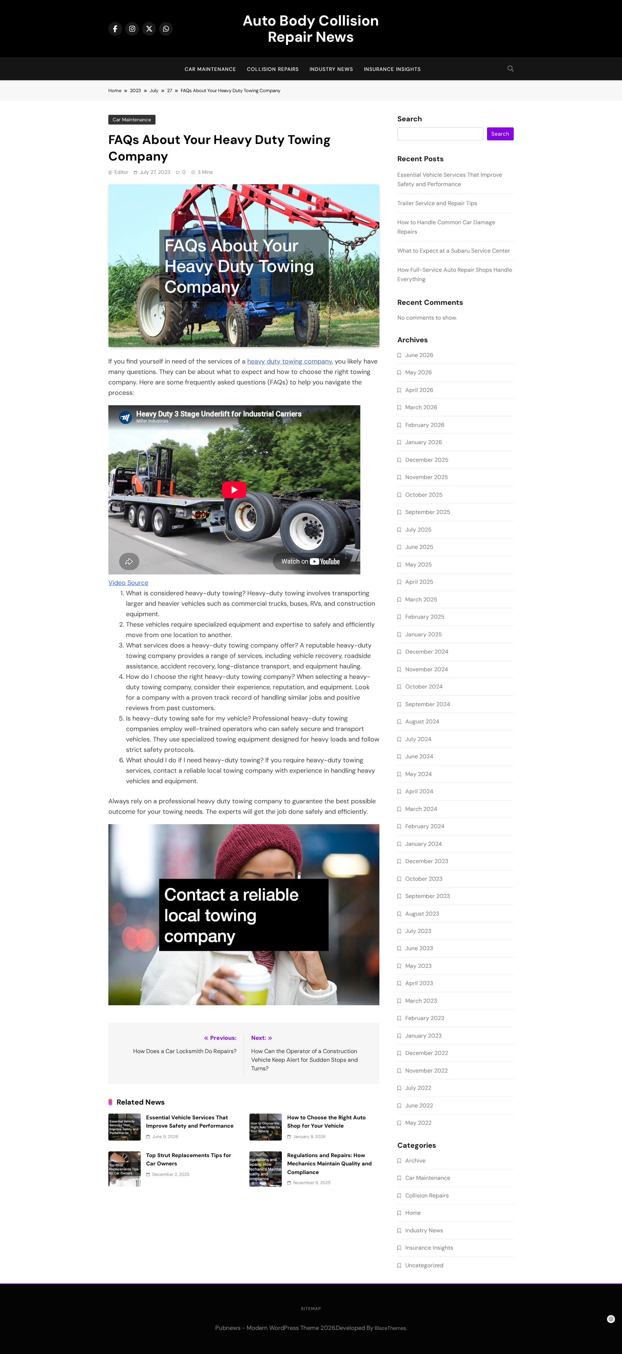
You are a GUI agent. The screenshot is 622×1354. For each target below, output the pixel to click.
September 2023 (427, 896)
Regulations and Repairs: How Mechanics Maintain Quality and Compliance (329, 1164)
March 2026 (421, 407)
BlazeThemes (390, 1328)
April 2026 (419, 390)
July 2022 (418, 1088)
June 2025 (419, 547)
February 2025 (425, 616)
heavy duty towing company (289, 361)
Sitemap (311, 1309)
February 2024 (425, 826)
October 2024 (424, 686)
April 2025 (419, 582)
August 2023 (422, 913)
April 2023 (419, 983)
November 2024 (426, 669)
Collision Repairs (273, 69)
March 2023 (421, 1001)
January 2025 (423, 634)
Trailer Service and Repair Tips (437, 203)
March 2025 (421, 599)
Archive (415, 1160)
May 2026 (418, 372)
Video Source (128, 582)
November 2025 (426, 477)
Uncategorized (424, 1265)
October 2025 (424, 494)
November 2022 (426, 1070)
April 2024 (419, 791)
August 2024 (422, 721)
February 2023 (424, 1018)
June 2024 (419, 756)
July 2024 (418, 739)
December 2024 (427, 651)
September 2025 (427, 512)
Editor (121, 172)
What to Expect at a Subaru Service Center (453, 250)
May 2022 (418, 1123)
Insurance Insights (392, 69)
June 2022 (419, 1105)
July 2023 (418, 931)
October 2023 (423, 879)
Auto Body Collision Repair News (311, 28)
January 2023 (423, 1035)
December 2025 (427, 460)
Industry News (331, 69)
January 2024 (423, 844)
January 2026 (423, 442)
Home (413, 1213)
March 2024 (421, 809)
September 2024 (427, 704)
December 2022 (426, 1053)
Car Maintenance (210, 69)
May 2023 (418, 966)
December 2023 (426, 861)
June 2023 (419, 948)
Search (409, 119)
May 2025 (418, 564)
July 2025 (418, 529)
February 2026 (425, 425)
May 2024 (418, 774)
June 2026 (419, 355)
